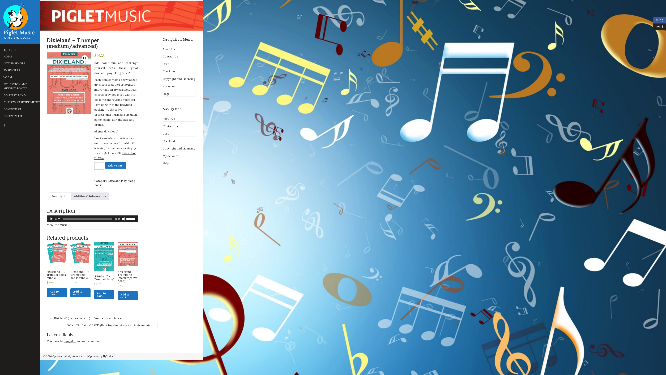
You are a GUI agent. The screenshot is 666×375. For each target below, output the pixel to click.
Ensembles (11, 70)
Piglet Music (19, 32)
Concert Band (14, 95)
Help (166, 93)
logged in (70, 341)
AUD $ (658, 20)
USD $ (659, 26)
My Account (170, 86)
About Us (169, 49)
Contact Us (12, 116)
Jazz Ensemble (14, 63)
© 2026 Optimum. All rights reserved (64, 356)
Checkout (169, 71)
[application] (92, 218)
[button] (85, 58)
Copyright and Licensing (179, 79)
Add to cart (115, 165)
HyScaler (108, 356)
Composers (12, 109)
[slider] (131, 218)
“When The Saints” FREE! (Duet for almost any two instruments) (111, 325)
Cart (166, 64)
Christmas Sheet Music (21, 102)
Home (7, 56)
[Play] (51, 219)
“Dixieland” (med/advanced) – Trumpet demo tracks (85, 318)
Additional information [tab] (89, 196)
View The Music (57, 225)
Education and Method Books (15, 86)
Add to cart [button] (54, 293)
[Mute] (123, 219)
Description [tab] (60, 196)
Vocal (8, 77)
